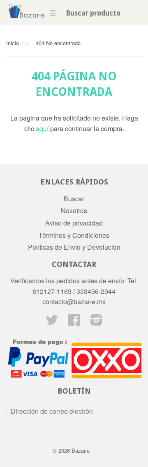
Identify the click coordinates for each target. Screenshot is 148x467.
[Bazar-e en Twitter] (52, 322)
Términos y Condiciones (74, 235)
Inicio (12, 43)
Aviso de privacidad (74, 223)
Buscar (74, 198)
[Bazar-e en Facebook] (74, 322)
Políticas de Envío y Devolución (74, 247)
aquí (42, 128)
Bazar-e (81, 450)
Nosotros (74, 210)
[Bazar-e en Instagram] (96, 322)
